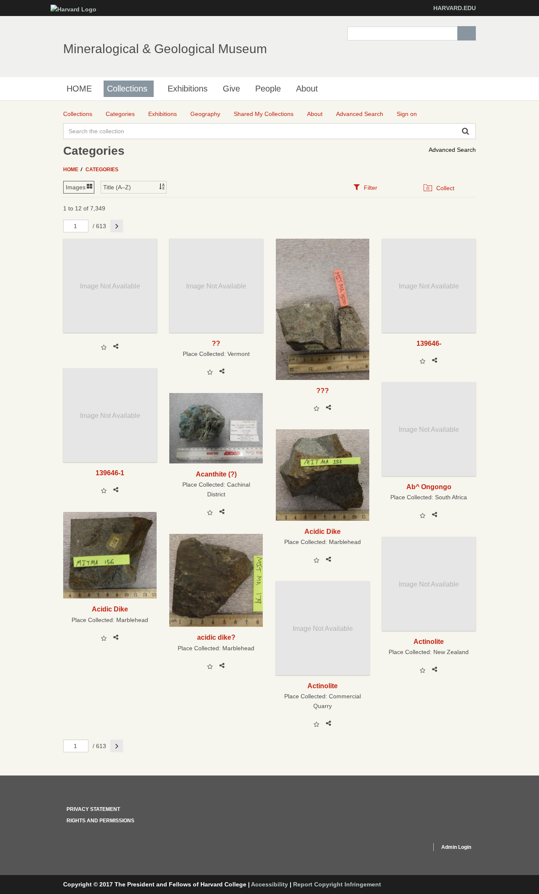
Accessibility (269, 884)
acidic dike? (216, 637)
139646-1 (110, 473)
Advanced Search (452, 149)
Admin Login (456, 847)
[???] (323, 309)
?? (216, 343)
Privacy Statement (93, 809)
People (268, 88)
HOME (79, 88)
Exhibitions (188, 88)
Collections (127, 88)
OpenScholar (409, 848)
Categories (101, 169)
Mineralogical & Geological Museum (165, 49)
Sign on (407, 113)
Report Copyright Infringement (337, 884)
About (307, 88)
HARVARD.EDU (454, 8)
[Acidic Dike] (323, 474)
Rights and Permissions (100, 821)
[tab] (365, 187)
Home (71, 169)
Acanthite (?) (216, 474)
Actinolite (429, 641)
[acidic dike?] (216, 580)
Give (231, 88)
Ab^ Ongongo (428, 486)
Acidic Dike (322, 531)
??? (322, 390)
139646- (428, 343)
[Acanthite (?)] (216, 428)
